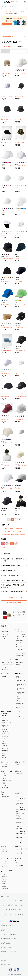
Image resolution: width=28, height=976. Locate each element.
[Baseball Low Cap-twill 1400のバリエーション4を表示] (8, 139)
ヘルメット (4, 743)
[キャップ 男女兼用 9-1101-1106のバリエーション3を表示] (20, 162)
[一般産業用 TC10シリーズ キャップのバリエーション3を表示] (20, 416)
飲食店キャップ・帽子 (6, 771)
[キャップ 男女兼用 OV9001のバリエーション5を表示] (24, 462)
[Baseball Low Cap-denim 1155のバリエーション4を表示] (8, 347)
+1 (25, 162)
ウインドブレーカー (7, 631)
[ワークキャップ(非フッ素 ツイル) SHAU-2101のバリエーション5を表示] (10, 324)
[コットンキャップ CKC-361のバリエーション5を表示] (24, 185)
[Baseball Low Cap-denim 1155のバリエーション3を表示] (6, 347)
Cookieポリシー (5, 956)
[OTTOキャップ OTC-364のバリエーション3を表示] (6, 93)
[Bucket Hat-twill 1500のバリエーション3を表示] (20, 139)
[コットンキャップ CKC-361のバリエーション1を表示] (16, 185)
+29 (26, 231)
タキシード (4, 636)
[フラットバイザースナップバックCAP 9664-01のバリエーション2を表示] (4, 116)
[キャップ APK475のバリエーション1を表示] (2, 393)
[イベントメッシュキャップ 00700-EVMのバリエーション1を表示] (16, 70)
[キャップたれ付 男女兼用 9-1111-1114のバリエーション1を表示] (2, 254)
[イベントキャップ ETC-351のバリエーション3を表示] (20, 231)
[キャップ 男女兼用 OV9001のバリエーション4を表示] (22, 462)
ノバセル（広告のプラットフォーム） (11, 900)
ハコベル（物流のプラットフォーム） (11, 905)
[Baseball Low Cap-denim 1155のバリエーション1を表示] (2, 347)
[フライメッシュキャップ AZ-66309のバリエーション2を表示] (18, 208)
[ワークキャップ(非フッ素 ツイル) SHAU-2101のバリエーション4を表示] (8, 324)
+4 (25, 208)
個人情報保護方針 (6, 943)
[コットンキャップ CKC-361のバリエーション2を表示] (18, 185)
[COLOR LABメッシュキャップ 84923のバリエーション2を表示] (4, 370)
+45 (26, 69)
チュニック (18, 800)
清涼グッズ (4, 879)
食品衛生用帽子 (5, 787)
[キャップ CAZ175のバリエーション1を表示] (2, 416)
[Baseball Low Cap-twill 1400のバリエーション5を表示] (10, 139)
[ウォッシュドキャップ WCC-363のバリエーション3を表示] (20, 439)
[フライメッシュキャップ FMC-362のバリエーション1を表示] (16, 370)
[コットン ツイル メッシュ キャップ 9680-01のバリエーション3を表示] (20, 93)
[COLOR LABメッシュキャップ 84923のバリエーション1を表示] (2, 370)
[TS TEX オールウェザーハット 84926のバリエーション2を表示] (4, 508)
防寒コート (4, 715)
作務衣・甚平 (18, 846)
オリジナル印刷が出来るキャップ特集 (11, 531)
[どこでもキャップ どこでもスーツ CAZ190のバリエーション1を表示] (16, 254)
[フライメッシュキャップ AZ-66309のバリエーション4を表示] (22, 208)
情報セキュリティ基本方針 (8, 951)
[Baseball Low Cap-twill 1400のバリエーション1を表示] (2, 139)
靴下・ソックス (19, 865)
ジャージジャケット (7, 849)
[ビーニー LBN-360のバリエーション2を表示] (4, 278)
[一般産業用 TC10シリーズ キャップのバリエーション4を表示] (22, 416)
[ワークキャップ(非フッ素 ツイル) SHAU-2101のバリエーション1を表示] (2, 324)
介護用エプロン (19, 826)
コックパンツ (19, 764)
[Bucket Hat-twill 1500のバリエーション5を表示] (24, 139)
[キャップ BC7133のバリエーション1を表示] (16, 508)
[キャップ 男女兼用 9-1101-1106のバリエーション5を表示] (24, 162)
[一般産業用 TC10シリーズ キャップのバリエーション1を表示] (16, 416)
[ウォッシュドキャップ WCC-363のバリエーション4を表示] (22, 439)
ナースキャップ (19, 837)
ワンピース (4, 863)
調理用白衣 (4, 766)
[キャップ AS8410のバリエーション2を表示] (4, 462)
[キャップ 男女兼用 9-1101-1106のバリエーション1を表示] (16, 162)
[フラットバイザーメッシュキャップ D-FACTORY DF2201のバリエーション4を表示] (8, 208)
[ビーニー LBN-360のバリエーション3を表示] (6, 278)
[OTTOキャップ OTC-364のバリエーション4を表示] (8, 93)
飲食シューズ (18, 771)
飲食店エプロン (19, 660)
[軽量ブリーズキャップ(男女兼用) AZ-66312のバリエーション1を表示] (2, 485)
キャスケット (5, 775)
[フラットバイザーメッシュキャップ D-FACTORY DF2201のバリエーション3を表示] (6, 208)
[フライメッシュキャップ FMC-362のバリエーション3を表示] (20, 370)
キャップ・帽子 (5, 673)
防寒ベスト (4, 757)
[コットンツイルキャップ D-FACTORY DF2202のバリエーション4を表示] (8, 185)
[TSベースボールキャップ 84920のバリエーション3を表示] (20, 324)
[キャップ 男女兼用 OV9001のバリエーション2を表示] (18, 462)
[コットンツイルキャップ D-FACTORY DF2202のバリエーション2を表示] (4, 185)
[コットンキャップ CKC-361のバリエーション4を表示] (22, 185)
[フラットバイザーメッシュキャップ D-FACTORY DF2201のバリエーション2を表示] (4, 208)
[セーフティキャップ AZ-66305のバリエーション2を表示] (18, 301)
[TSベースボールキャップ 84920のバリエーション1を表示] (16, 324)
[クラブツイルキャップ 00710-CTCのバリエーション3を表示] (6, 162)
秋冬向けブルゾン (6, 720)
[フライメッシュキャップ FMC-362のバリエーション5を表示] (24, 370)
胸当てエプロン (19, 662)
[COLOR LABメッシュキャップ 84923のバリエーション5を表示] (10, 370)
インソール (4, 753)
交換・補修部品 (5, 888)
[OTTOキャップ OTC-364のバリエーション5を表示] (10, 93)
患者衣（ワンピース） (21, 813)
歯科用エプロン (19, 828)
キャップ (4, 676)
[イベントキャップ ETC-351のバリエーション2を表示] (18, 231)
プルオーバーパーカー (7, 662)
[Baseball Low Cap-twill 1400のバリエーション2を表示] (4, 139)
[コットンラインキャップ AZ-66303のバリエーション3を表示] (6, 439)
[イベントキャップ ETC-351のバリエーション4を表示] (22, 231)
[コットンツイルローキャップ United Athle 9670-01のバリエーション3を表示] (6, 70)
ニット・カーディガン (21, 653)
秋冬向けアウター (6, 745)
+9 (12, 69)
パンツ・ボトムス (19, 711)
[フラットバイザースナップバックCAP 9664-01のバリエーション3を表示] (6, 116)
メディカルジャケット (21, 798)
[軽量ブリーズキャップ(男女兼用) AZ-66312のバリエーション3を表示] (6, 485)
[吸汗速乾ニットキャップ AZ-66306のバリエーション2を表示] (4, 301)
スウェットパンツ (6, 669)
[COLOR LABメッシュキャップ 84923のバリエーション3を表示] (6, 370)
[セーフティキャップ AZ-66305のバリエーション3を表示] (20, 301)
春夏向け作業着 (19, 673)
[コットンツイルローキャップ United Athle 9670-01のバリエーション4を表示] (8, 70)
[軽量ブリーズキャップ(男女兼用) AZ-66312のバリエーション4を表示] (8, 485)
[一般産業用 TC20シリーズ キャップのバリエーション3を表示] (20, 485)
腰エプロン (18, 664)
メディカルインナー (20, 842)
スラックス (18, 714)
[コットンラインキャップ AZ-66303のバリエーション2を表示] (4, 439)
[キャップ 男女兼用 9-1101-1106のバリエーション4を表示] (22, 162)
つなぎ (17, 696)
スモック (18, 698)
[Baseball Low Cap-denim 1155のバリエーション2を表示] (4, 347)
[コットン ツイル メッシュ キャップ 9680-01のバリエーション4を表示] (22, 93)
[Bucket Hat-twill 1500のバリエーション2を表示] (18, 139)
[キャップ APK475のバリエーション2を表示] (4, 393)
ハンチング (4, 773)
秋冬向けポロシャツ (7, 748)
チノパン (18, 716)
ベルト (3, 883)
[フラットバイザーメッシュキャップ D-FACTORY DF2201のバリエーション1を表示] (2, 208)
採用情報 (3, 930)
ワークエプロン (5, 736)
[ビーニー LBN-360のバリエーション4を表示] (8, 278)
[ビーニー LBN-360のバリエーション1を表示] (2, 278)
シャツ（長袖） (19, 640)
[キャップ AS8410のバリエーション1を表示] (2, 462)
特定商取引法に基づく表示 (8, 938)
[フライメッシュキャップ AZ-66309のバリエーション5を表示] (24, 208)
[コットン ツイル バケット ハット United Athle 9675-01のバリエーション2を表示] (18, 116)
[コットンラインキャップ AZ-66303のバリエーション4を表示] (8, 439)
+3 (25, 185)
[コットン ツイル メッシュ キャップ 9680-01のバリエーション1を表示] (16, 93)
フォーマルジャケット (7, 634)
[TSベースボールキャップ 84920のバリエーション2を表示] (18, 324)
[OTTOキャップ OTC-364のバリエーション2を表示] (4, 93)
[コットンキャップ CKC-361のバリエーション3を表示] (20, 185)
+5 (25, 139)
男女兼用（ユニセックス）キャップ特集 (12, 528)
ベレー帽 (4, 778)
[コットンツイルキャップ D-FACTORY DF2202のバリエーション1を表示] (2, 185)
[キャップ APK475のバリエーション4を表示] (8, 393)
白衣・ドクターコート (21, 796)
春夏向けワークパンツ (21, 707)
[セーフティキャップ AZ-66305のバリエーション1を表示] (16, 301)
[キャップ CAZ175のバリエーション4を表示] (8, 416)
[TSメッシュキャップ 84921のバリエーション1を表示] (16, 347)
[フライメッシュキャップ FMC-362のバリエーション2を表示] (18, 370)
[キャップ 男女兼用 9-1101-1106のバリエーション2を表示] (18, 162)
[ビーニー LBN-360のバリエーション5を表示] (10, 278)
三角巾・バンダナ (6, 780)
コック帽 (4, 785)
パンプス (18, 862)
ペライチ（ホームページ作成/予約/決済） (12, 915)
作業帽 (3, 755)
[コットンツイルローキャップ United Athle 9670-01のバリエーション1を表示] (2, 70)
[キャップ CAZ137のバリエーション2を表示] (18, 278)
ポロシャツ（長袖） (20, 634)
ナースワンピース (20, 840)
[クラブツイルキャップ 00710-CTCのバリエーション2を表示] (4, 162)
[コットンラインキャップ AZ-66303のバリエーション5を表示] (10, 439)
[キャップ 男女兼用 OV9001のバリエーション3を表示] (20, 462)
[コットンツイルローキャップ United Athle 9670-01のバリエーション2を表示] (4, 70)
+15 (12, 93)
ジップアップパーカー (7, 664)
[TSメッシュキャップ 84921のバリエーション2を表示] (18, 347)
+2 (12, 231)
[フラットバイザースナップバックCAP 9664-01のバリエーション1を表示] (2, 116)
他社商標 (3, 960)
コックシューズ (19, 773)
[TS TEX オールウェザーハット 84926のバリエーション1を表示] (2, 508)
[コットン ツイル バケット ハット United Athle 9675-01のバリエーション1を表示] (16, 116)
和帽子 (3, 783)
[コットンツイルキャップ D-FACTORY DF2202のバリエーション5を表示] (10, 185)
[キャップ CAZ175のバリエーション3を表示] (6, 416)
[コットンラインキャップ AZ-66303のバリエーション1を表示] (2, 439)
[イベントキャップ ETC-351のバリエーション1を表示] (16, 231)
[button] (7, 46)
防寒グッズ (4, 876)
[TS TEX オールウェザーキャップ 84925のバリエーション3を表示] (20, 393)
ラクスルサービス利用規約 (8, 934)
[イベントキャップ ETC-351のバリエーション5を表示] (24, 231)
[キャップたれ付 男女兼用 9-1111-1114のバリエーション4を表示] (8, 254)
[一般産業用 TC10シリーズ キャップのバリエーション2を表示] (18, 416)
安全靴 (3, 738)
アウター (3, 629)
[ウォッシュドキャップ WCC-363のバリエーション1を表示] (16, 439)
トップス (17, 629)
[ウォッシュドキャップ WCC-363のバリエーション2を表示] (18, 439)
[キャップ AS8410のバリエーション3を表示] (6, 462)
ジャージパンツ (5, 851)
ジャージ (3, 846)
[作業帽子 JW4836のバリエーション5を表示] (10, 231)
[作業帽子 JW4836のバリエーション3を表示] (6, 231)
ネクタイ (4, 881)
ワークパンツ (5, 731)
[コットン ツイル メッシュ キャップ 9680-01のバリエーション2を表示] (18, 93)
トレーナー (4, 667)
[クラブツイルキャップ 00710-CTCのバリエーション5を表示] (10, 162)
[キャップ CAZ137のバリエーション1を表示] (16, 278)
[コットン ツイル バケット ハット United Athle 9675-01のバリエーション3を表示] (20, 116)
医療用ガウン (19, 816)
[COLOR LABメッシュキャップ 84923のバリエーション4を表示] (8, 370)
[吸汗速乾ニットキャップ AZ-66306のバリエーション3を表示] (6, 301)
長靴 (3, 741)
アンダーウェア (5, 734)
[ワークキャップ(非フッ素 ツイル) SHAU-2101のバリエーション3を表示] (6, 324)
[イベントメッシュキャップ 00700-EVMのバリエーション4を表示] (22, 70)
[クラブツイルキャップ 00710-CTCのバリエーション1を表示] (2, 162)
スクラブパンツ (5, 796)
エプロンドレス (19, 667)
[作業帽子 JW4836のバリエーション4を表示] (8, 231)
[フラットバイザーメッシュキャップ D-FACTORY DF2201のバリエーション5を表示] (10, 208)
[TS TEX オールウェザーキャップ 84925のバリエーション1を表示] (16, 393)
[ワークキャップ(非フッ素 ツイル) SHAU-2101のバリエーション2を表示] (4, 324)
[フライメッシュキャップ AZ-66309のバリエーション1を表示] (16, 208)
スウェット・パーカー (6, 660)
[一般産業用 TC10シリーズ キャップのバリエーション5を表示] (24, 416)
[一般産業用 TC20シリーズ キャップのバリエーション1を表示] (16, 485)
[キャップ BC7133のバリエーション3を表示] (20, 508)
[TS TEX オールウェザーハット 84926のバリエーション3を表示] (6, 508)
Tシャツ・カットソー (21, 631)
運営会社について (6, 925)
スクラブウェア (5, 794)
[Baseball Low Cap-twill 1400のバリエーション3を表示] (6, 139)
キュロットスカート (7, 866)
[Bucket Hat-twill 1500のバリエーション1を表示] (16, 139)
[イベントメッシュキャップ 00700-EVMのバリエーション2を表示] (18, 70)
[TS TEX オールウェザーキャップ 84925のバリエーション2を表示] (18, 393)
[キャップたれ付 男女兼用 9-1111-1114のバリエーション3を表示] (6, 254)
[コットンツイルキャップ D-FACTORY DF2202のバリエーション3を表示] (6, 185)
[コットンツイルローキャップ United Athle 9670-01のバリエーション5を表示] (10, 70)
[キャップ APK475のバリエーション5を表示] (10, 393)
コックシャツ (5, 764)
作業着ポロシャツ (20, 655)
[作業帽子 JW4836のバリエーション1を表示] (2, 231)
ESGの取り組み (5, 964)
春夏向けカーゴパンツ (21, 701)
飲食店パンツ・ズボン (20, 762)
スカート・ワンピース (6, 858)
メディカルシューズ (20, 831)
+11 (12, 139)
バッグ (3, 874)
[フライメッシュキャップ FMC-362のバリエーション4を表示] (22, 370)
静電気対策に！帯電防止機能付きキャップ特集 (13, 534)
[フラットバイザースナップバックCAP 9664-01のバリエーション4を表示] (8, 116)
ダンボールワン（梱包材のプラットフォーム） (13, 910)
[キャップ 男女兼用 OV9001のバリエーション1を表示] (16, 462)
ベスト (3, 638)
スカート (4, 861)
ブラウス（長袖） (20, 646)
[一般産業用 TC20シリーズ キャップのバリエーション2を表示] (18, 485)
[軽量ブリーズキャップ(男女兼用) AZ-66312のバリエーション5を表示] (10, 485)
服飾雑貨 (4, 886)
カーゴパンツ (5, 729)
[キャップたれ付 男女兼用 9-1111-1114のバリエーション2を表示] (4, 254)
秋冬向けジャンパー (7, 722)
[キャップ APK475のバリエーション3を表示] (6, 393)
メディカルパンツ (20, 807)
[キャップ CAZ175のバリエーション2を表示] (4, 416)
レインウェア (5, 718)
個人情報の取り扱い (6, 947)
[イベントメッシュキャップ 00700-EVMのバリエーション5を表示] (24, 70)
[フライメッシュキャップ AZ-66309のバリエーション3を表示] (20, 208)
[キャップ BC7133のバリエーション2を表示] (18, 508)
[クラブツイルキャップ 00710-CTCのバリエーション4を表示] (8, 162)
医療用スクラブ (5, 792)
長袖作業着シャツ (6, 750)
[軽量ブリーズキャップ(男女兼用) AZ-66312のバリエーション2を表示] (4, 485)
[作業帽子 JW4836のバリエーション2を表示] (4, 231)
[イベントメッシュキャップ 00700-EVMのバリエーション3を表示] (20, 70)
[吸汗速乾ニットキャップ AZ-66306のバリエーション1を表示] (2, 301)
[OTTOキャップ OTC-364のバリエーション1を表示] (2, 93)
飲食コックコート (5, 762)
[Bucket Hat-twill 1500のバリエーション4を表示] (22, 139)
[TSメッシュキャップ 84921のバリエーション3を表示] (20, 347)
